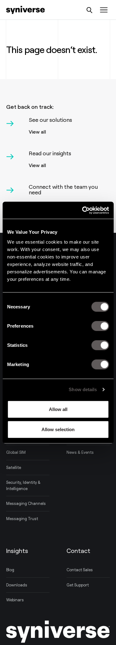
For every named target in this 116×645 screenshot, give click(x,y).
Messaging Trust (22, 518)
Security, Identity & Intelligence (23, 485)
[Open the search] (89, 10)
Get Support (78, 584)
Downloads (16, 584)
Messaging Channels (26, 503)
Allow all (58, 409)
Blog (10, 569)
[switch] (100, 326)
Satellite (13, 467)
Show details (83, 389)
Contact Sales (80, 569)
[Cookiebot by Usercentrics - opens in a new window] (82, 210)
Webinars (15, 599)
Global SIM (16, 452)
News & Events (80, 452)
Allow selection (58, 429)
